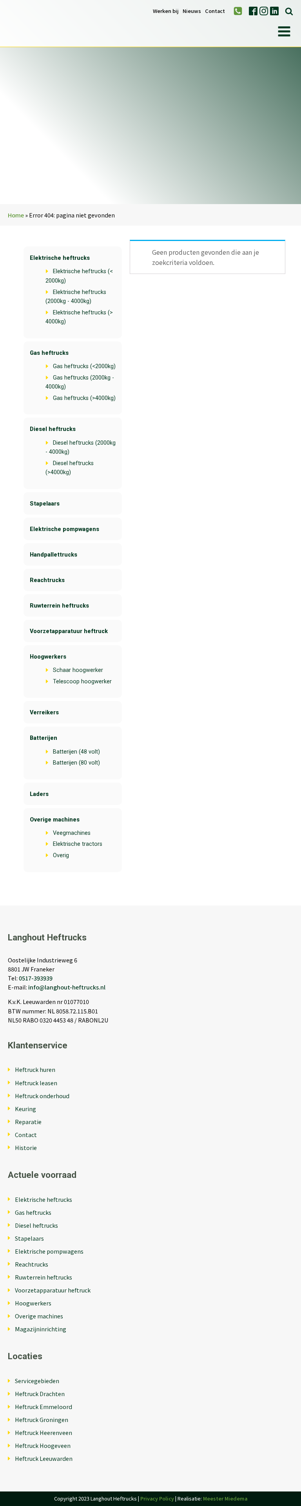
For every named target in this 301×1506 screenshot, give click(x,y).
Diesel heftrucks (53, 429)
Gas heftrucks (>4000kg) (84, 398)
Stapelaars (45, 503)
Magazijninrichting (40, 1329)
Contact (215, 11)
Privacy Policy (157, 1498)
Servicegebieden (37, 1380)
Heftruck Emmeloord (43, 1406)
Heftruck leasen (36, 1083)
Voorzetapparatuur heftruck (69, 631)
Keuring (25, 1108)
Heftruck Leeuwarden (44, 1458)
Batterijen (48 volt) (76, 751)
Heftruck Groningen (41, 1419)
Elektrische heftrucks (60, 258)
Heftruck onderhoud (42, 1096)
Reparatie (28, 1121)
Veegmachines (72, 833)
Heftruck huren (35, 1069)
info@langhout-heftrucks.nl (66, 987)
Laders (39, 794)
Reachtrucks (47, 580)
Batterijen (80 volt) (76, 762)
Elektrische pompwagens (64, 529)
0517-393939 (36, 978)
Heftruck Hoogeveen (43, 1445)
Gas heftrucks (49, 353)
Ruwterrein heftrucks (59, 605)
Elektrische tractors (77, 844)
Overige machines (55, 819)
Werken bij (166, 11)
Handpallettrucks (53, 554)
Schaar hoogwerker (78, 670)
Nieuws (192, 11)
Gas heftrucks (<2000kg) (84, 366)
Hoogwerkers (48, 657)
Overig (61, 855)
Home (16, 215)
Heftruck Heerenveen (43, 1432)
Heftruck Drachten (40, 1393)
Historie (26, 1147)
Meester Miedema (225, 1498)
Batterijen (43, 738)
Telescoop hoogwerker (82, 681)
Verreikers (44, 712)
